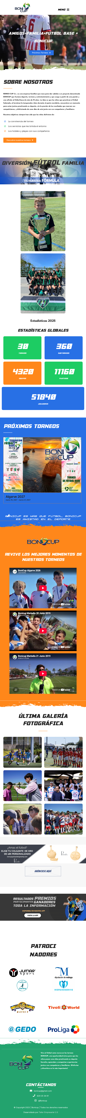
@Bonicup (42, 1101)
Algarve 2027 (15, 497)
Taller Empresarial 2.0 (48, 1112)
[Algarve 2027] (42, 439)
